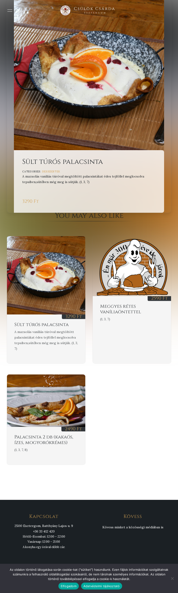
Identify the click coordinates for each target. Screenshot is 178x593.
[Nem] (172, 578)
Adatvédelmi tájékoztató (101, 586)
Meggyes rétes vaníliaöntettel (120, 309)
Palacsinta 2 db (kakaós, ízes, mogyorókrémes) (43, 440)
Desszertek (51, 171)
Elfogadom (68, 586)
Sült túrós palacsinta (41, 324)
